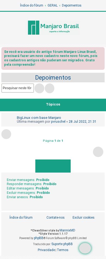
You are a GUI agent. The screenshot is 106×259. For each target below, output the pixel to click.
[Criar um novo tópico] (85, 248)
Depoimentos (53, 77)
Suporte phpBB (62, 244)
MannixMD (67, 230)
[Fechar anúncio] (101, 52)
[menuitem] (81, 217)
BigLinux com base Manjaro (39, 118)
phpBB (38, 238)
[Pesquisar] (39, 88)
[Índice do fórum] (53, 28)
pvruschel (58, 122)
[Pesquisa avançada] (49, 88)
